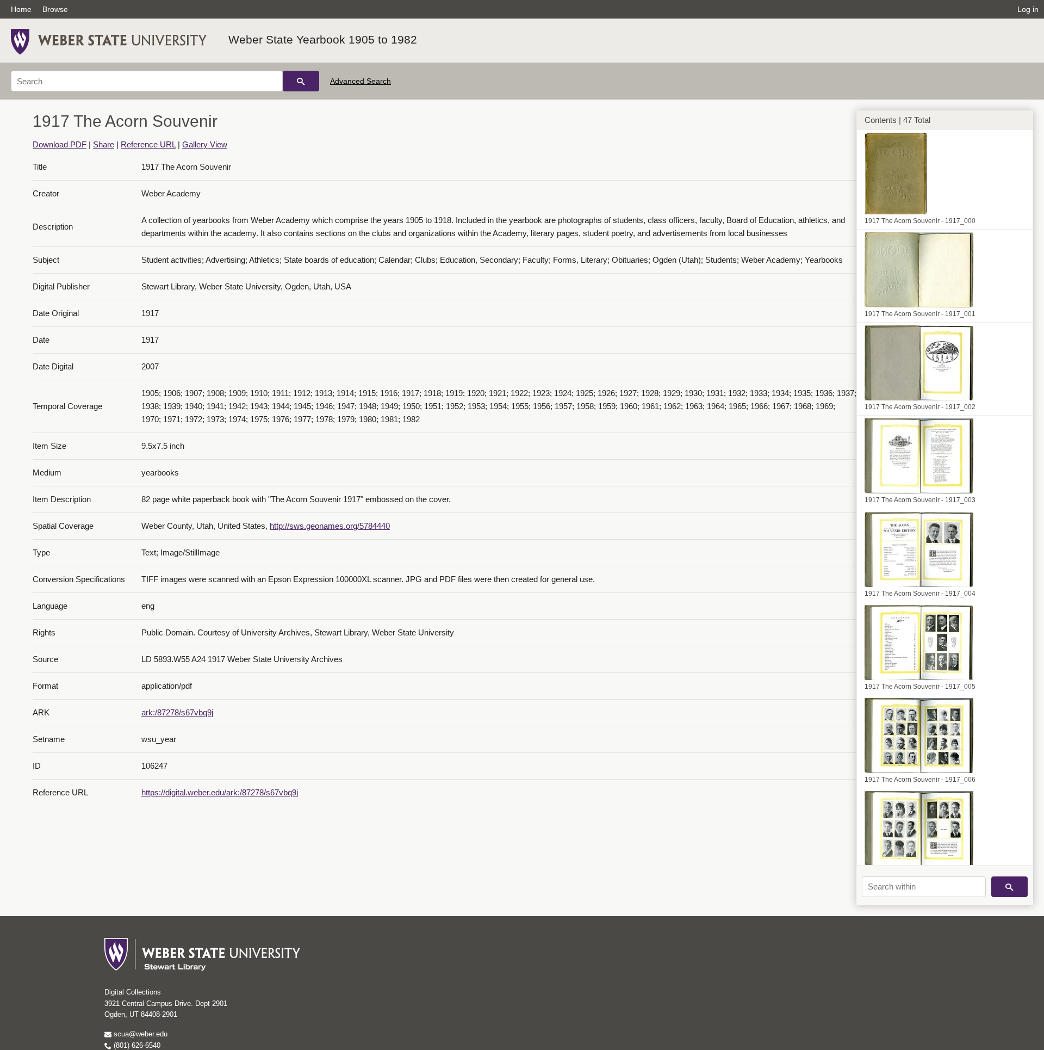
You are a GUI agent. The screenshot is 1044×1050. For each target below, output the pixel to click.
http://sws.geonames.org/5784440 (330, 525)
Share (103, 144)
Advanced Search (360, 81)
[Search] (301, 81)
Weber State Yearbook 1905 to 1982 (322, 39)
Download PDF (59, 144)
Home (21, 9)
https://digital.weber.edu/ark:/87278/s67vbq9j (219, 792)
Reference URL (148, 144)
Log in (1028, 9)
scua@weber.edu (139, 1034)
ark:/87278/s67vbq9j (177, 712)
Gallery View (204, 144)
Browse (55, 9)
